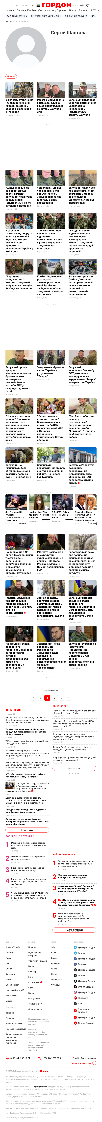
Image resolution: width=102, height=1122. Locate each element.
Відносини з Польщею (76, 16)
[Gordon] (56, 5)
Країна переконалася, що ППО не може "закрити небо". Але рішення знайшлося (76, 863)
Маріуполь (56, 979)
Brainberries (9, 524)
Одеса (54, 958)
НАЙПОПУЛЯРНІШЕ (63, 854)
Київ (53, 947)
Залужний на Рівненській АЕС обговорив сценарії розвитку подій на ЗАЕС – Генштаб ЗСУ (18, 471)
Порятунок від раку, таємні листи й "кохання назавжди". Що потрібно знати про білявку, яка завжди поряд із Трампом (27, 787)
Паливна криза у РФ (17, 16)
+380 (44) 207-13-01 (20, 1058)
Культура (10, 974)
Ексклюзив (33, 982)
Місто (53, 942)
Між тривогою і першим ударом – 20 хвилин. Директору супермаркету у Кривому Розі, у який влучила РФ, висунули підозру (27, 765)
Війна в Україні (13, 947)
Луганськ (55, 985)
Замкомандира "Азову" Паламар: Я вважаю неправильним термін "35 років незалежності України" (76, 888)
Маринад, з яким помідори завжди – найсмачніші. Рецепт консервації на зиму (29, 845)
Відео (31, 993)
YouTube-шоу (35, 1004)
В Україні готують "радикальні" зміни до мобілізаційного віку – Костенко (25, 775)
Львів (53, 952)
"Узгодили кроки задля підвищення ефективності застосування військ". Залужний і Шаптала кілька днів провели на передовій (81, 241)
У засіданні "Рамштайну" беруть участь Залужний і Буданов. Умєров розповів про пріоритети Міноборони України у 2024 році (19, 241)
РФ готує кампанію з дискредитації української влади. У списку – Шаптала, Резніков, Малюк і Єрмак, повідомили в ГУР (50, 561)
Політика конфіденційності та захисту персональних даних (38, 1033)
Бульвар (83, 10)
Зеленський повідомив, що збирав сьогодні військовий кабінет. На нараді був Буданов (51, 471)
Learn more (22, 523)
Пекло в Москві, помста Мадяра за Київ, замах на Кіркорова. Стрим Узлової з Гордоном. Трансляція (76, 902)
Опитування (34, 998)
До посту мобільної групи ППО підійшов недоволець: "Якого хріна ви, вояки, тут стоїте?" (73, 723)
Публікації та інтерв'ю (29, 10)
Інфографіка (12, 995)
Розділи (31, 942)
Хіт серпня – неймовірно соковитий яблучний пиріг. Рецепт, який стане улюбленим (28, 881)
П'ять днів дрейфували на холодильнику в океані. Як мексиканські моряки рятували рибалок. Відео (73, 917)
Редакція (10, 1018)
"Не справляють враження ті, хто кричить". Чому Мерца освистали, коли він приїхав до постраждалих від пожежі (27, 720)
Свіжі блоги (60, 706)
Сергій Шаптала (21, 21)
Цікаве (9, 1001)
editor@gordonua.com (85, 1058)
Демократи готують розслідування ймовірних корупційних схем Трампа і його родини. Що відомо (27, 821)
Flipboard (83, 998)
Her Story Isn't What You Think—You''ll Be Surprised (39, 515)
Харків (54, 968)
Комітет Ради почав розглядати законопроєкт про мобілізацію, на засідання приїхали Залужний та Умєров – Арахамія (50, 285)
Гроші (8, 958)
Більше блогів (74, 768)
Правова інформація (16, 1029)
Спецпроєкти (35, 1009)
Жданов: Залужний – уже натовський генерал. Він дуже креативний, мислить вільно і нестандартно (18, 605)
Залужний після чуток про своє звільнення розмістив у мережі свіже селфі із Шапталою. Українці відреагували (82, 195)
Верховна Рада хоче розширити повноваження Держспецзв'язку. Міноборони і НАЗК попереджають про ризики (81, 474)
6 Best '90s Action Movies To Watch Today (60, 515)
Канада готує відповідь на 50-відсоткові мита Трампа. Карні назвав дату (25, 810)
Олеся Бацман (86, 986)
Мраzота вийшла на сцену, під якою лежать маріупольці (74, 758)
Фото (30, 987)
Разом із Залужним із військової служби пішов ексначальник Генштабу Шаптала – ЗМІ (50, 105)
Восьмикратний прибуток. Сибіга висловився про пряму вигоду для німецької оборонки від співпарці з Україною (27, 753)
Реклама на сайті (14, 1023)
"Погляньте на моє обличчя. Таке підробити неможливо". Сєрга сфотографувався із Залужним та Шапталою (49, 239)
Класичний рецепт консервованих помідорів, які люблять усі (27, 869)
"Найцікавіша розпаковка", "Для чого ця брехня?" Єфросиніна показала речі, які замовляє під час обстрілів (29, 895)
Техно (9, 979)
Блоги (72, 10)
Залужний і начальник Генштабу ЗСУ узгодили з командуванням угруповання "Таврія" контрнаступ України (82, 375)
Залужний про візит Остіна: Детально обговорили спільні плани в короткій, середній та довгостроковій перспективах (81, 285)
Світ (8, 963)
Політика (10, 952)
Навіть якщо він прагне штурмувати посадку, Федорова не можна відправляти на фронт (73, 736)
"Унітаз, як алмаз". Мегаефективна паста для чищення (28, 857)
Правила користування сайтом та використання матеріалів (38, 1021)
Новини (9, 10)
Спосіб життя (12, 985)
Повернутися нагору (81, 1063)
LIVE (30, 977)
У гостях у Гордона (55, 10)
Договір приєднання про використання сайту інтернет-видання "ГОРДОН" (38, 1046)
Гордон (8, 21)
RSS (80, 1003)
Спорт (9, 968)
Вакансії (10, 1013)
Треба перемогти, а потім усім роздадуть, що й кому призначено (71, 748)
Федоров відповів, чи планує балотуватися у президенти (72, 876)
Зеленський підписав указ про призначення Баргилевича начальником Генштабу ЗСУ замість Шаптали (82, 107)
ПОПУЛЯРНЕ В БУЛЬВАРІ (20, 836)
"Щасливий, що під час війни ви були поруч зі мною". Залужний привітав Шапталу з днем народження (49, 195)
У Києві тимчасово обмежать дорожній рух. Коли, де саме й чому (27, 742)
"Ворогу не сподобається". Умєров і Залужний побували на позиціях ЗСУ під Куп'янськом (19, 282)
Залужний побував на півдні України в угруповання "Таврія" (50, 372)
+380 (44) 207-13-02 (52, 1058)
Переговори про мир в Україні (46, 16)
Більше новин (27, 830)
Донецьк (55, 963)
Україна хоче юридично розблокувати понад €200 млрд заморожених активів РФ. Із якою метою (25, 732)
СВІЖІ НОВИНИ (14, 710)
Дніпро (54, 974)
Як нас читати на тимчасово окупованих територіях (14, 1038)
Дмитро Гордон (87, 947)
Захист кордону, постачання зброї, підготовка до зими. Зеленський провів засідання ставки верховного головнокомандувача (51, 606)
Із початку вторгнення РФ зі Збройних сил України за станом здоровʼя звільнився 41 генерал (19, 105)
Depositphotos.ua (40, 1087)
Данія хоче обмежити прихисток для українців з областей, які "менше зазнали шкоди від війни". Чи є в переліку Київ (25, 800)
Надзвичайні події (15, 990)
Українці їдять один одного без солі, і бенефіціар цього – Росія (74, 711)
